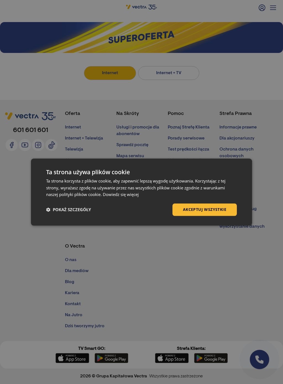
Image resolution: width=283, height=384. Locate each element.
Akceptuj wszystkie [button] (204, 209)
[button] (68, 210)
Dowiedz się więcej (121, 194)
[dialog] (141, 192)
